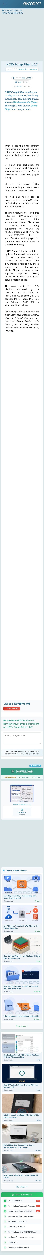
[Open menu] (4, 4)
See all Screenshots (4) (22, 804)
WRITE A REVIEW (12, 709)
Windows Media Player (25, 102)
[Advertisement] (22, 38)
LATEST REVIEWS (14, 703)
